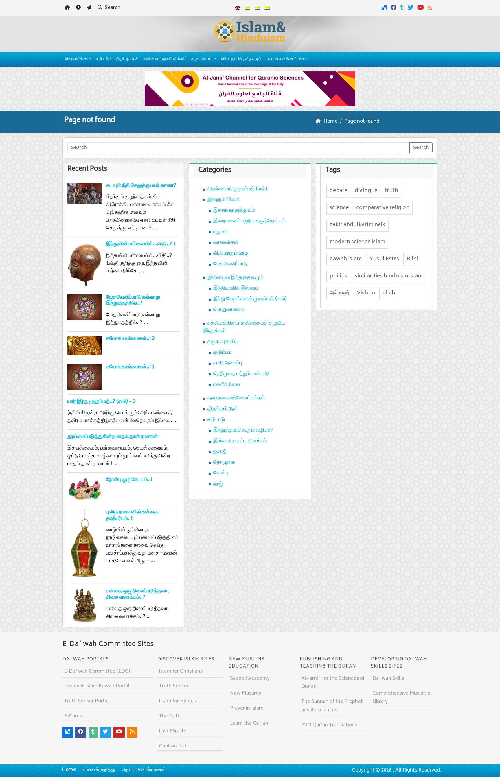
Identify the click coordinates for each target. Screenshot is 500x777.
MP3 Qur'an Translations (329, 725)
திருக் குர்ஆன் (127, 59)
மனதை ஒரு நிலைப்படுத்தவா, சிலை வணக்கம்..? (137, 594)
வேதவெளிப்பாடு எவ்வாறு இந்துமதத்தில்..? (133, 300)
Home (69, 770)
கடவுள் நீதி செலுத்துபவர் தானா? (141, 185)
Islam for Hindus (177, 701)
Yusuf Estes (384, 259)
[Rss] (430, 7)
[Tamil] (267, 8)
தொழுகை (224, 462)
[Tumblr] (402, 7)
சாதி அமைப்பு (227, 363)
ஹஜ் (218, 484)
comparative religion (382, 208)
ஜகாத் (220, 451)
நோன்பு (220, 473)
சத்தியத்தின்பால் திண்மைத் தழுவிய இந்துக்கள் (244, 327)
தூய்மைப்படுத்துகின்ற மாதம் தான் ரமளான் (112, 436)
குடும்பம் (222, 352)
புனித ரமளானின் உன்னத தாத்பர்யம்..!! (132, 515)
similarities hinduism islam (389, 276)
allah (389, 293)
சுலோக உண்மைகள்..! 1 (130, 367)
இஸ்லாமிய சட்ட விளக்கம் (240, 441)
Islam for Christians (181, 671)
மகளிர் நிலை (226, 384)
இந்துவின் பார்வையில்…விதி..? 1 (141, 244)
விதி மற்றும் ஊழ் (230, 253)
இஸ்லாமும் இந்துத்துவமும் (241, 59)
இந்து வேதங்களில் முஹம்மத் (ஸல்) (250, 299)
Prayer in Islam (247, 708)
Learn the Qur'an (249, 723)
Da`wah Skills (388, 679)
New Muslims (245, 693)
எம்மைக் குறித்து (99, 770)
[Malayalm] (247, 8)
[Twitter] (411, 7)
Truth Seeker (174, 686)
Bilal (412, 259)
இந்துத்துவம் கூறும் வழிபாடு (243, 430)
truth (391, 191)
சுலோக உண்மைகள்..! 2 (130, 338)
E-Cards (73, 716)
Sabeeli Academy (250, 679)
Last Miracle (172, 731)
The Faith (170, 716)
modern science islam (357, 242)
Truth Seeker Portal (86, 701)
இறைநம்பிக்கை (77, 59)
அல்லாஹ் (339, 293)
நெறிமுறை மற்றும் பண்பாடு (241, 374)
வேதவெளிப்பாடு (230, 264)
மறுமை (220, 232)
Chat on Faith (174, 746)
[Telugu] (257, 8)
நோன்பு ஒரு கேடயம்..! (129, 480)
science (339, 208)
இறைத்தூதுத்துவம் (234, 210)
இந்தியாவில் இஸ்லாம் (236, 288)
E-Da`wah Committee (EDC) (97, 671)
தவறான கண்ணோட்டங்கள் (287, 59)
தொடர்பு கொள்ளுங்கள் (144, 770)
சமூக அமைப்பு (202, 59)
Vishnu (366, 293)
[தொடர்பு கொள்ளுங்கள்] (89, 8)
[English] (237, 8)
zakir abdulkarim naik (357, 225)
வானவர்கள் (225, 242)
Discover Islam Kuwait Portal (97, 686)
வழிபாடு (102, 59)
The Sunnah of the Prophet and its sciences (332, 706)
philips (338, 276)
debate (338, 191)
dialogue (366, 191)
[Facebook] (394, 7)
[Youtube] (421, 7)
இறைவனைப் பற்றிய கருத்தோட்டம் (249, 221)
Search (112, 8)
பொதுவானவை (229, 309)
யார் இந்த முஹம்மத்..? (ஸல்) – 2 (101, 401)
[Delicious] (385, 7)
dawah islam (346, 259)
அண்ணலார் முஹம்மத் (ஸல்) (165, 59)
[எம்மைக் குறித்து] (79, 8)
